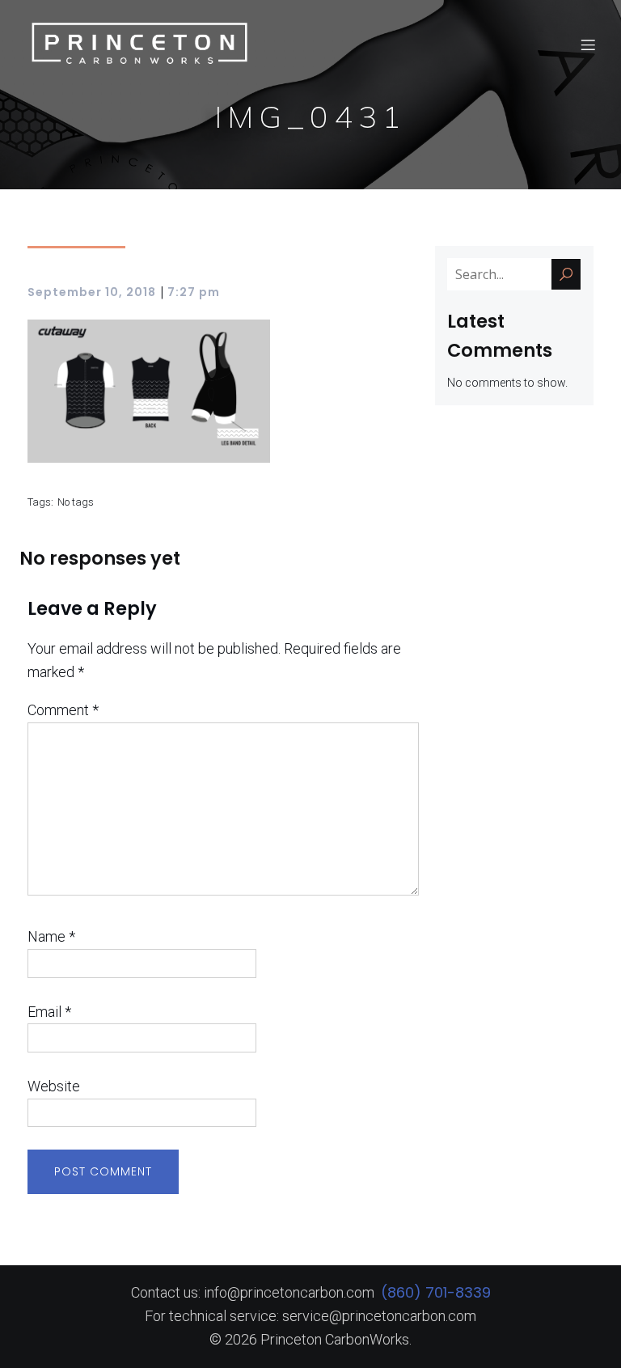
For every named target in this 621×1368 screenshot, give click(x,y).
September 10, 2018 (91, 292)
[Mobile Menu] (588, 44)
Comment (63, 709)
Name (51, 936)
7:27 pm (193, 292)
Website (53, 1086)
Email (49, 1011)
